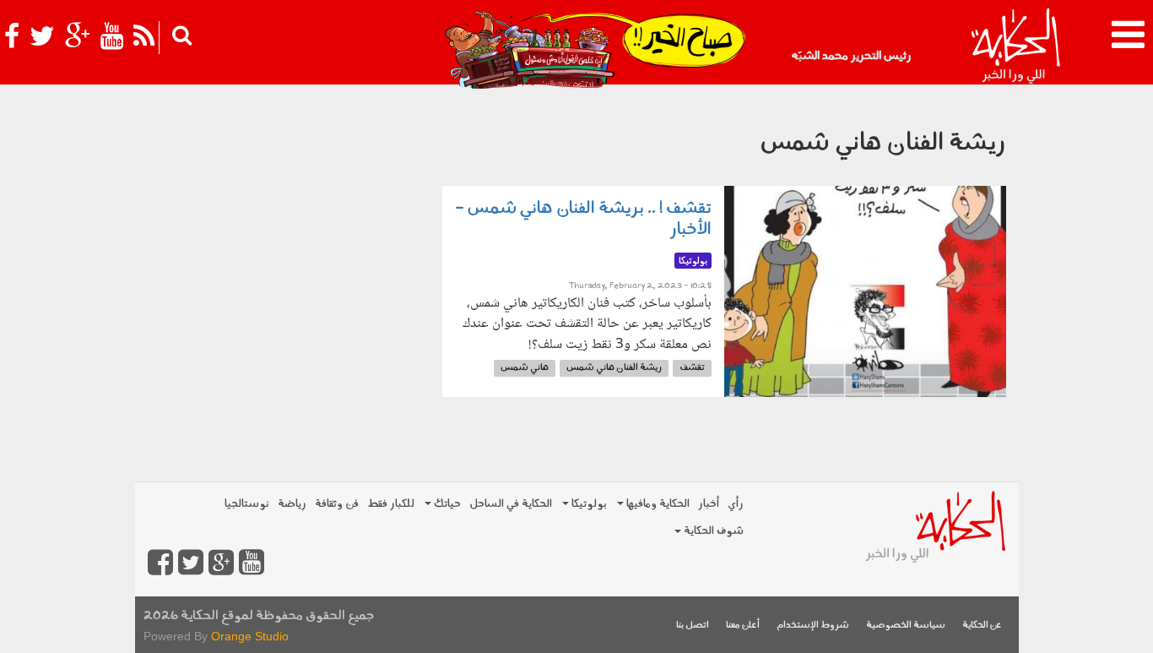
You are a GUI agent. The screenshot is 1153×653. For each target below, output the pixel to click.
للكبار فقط (390, 504)
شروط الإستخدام (813, 625)
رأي (736, 504)
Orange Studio (250, 636)
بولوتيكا (588, 504)
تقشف (692, 368)
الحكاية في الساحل (510, 504)
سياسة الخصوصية (905, 625)
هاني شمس (525, 368)
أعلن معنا (743, 625)
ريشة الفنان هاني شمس (614, 368)
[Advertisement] (282, 198)
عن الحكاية (982, 625)
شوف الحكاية (712, 531)
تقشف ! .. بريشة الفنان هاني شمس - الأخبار (583, 219)
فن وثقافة (337, 504)
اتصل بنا (692, 625)
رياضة (292, 504)
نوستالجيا (247, 504)
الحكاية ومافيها (657, 504)
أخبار (708, 504)
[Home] (1015, 46)
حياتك (446, 504)
